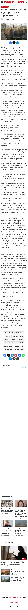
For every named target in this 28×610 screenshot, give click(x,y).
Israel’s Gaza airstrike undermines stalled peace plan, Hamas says (20, 531)
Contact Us (15, 600)
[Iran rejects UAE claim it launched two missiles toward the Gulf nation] (7, 523)
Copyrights (22, 600)
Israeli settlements (18, 339)
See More (14, 586)
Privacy (12, 602)
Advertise (9, 600)
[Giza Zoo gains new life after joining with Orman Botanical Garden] (5, 579)
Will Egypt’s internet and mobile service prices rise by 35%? (12, 563)
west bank (19, 350)
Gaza (8, 336)
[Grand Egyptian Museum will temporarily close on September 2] (5, 572)
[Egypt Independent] (14, 2)
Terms (16, 602)
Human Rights (18, 336)
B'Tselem (20, 333)
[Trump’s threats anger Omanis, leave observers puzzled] (7, 503)
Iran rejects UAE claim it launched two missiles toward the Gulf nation (7, 531)
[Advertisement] (14, 432)
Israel (6, 339)
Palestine (9, 350)
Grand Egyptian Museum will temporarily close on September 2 (18, 571)
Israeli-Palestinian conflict (14, 343)
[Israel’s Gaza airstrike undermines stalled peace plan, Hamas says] (21, 523)
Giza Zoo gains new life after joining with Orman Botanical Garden (18, 578)
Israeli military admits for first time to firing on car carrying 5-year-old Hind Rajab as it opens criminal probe (21, 512)
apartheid (9, 333)
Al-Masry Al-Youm (18, 597)
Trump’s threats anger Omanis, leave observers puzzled (7, 510)
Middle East (5, 6)
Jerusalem (8, 346)
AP (3, 19)
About (4, 600)
